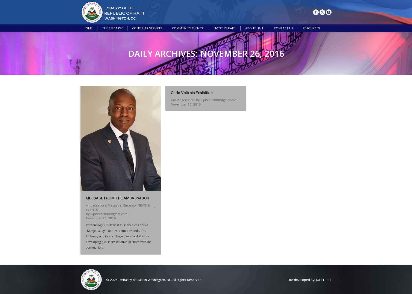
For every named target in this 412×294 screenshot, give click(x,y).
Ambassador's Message (103, 205)
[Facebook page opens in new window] (316, 12)
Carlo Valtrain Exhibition (192, 92)
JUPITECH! (324, 279)
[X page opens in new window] (322, 12)
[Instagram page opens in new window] (329, 12)
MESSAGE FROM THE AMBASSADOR (117, 198)
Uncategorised (182, 100)
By (106, 214)
